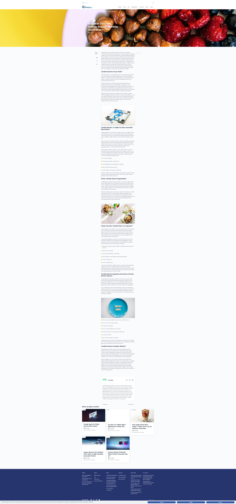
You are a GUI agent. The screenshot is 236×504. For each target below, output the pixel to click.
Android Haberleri (109, 488)
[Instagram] (96, 500)
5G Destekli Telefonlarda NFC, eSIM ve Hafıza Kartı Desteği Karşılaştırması (111, 482)
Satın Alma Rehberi (122, 477)
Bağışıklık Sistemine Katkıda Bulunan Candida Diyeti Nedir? (104, 11)
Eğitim (152, 7)
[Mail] (97, 64)
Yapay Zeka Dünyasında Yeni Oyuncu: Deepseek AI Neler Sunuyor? (136, 477)
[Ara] (153, 3)
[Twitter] (97, 58)
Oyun (129, 7)
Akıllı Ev (147, 7)
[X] (127, 380)
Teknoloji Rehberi (122, 479)
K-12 (95, 477)
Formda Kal (90, 11)
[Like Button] (96, 53)
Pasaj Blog (84, 11)
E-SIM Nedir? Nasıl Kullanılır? (111, 475)
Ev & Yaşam (141, 7)
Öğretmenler (96, 479)
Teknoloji (119, 7)
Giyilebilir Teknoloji (122, 475)
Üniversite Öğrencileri (98, 480)
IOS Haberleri (109, 490)
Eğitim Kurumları (97, 475)
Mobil (124, 7)
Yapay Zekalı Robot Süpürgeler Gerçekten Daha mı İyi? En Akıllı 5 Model (148, 483)
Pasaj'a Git (86, 2)
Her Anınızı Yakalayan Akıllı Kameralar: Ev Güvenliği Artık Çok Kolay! (87, 483)
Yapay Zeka (133, 472)
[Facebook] (97, 61)
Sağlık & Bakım (134, 7)
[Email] (133, 380)
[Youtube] (99, 500)
